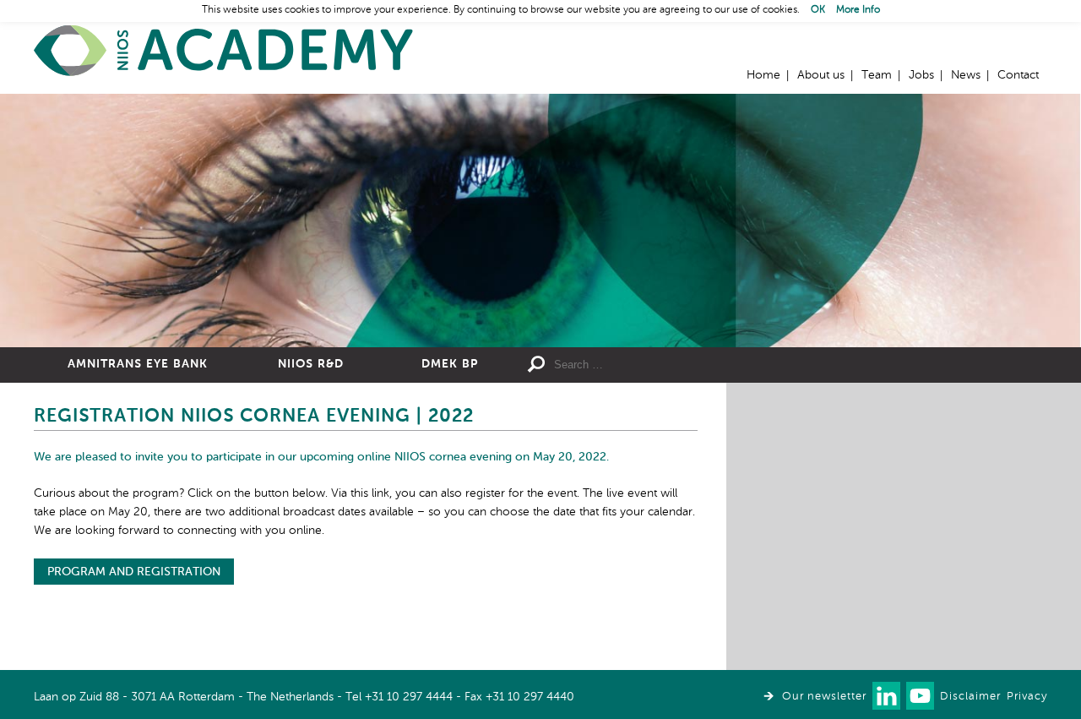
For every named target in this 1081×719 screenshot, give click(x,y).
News (966, 75)
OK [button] (818, 10)
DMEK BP (449, 364)
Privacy (1027, 696)
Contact (1018, 75)
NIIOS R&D (311, 364)
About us (821, 75)
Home (224, 51)
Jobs (921, 75)
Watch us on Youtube (920, 696)
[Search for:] (676, 365)
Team (876, 75)
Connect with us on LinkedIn (886, 696)
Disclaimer (970, 696)
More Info (858, 10)
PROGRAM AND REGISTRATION (133, 572)
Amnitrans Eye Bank (138, 364)
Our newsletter (824, 696)
